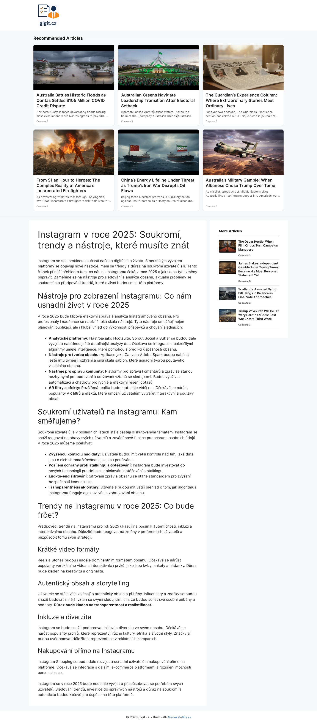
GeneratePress (179, 717)
